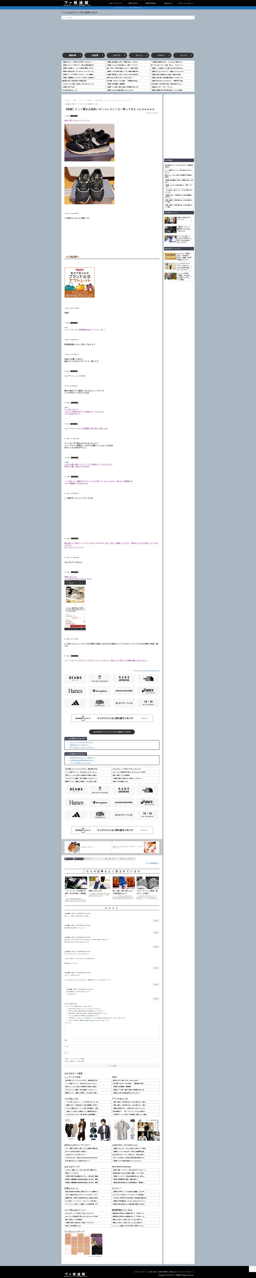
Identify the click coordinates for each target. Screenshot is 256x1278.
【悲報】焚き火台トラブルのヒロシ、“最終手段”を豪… (167, 81)
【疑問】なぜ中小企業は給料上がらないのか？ (120, 90)
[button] (192, 17)
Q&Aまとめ (173, 1272)
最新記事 (72, 55)
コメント (139, 55)
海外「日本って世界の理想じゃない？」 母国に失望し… (123, 68)
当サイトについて (140, 1272)
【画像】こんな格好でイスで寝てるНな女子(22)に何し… (167, 68)
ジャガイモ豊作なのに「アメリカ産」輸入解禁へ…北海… (82, 1108)
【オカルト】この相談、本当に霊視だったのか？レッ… (81, 778)
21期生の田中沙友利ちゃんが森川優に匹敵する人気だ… (129, 1204)
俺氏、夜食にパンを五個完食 (121, 775)
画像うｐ (132, 859)
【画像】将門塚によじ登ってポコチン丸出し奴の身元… (123, 74)
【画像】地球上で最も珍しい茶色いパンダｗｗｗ (127, 778)
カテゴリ (116, 55)
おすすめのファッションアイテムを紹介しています (112, 732)
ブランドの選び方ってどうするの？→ (81, 763)
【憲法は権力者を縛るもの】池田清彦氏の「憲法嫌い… (129, 1182)
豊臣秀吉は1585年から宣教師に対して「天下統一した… (129, 1213)
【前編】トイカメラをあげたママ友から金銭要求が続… (129, 1151)
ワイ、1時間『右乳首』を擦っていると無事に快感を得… (81, 1148)
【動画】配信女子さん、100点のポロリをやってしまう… (129, 1108)
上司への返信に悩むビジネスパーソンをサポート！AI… (81, 1194)
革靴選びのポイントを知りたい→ (80, 745)
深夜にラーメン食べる (71, 1173)
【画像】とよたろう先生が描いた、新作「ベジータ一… (123, 65)
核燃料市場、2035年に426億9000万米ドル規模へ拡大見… (82, 1198)
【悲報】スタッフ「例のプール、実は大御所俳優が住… (78, 65)
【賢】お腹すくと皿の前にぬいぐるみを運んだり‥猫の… (130, 1102)
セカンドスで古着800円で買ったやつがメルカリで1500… (129, 772)
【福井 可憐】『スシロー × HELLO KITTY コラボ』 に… (129, 1170)
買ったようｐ (79, 859)
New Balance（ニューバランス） (95, 859)
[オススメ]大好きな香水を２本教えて (76, 1151)
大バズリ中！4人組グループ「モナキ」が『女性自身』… (129, 1194)
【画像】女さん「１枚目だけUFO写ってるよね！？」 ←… (79, 62)
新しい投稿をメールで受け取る (75, 1061)
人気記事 (94, 55)
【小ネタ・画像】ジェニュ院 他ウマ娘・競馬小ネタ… (81, 1170)
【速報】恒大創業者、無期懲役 (116, 84)
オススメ (161, 55)
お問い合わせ (152, 1272)
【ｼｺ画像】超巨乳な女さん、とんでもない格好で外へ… (167, 62)
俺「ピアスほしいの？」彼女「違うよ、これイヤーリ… (167, 65)
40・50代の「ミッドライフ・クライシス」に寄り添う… (81, 1201)
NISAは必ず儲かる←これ (69, 90)
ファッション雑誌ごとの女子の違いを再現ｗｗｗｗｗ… (129, 1225)
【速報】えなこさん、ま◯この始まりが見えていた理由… (130, 1148)
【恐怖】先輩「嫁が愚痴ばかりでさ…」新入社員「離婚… (82, 1176)
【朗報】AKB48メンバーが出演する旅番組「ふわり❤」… (130, 1191)
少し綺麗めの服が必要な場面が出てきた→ (82, 760)
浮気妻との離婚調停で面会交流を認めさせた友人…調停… (82, 1179)
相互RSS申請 (163, 1272)
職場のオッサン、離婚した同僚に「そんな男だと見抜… (81, 781)
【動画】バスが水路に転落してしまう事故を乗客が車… (123, 71)
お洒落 (109, 859)
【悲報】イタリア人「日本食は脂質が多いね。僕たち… (129, 1176)
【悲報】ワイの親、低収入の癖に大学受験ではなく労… (123, 87)
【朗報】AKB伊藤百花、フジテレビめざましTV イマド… (129, 1201)
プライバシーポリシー (186, 1272)
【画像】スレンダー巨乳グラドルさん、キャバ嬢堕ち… (78, 74)
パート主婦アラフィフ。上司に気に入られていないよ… (81, 772)
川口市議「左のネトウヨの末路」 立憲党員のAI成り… (123, 81)
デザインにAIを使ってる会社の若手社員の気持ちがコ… (129, 1157)
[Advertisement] (128, 36)
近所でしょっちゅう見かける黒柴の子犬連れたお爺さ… (81, 775)
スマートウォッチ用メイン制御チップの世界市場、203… (82, 1204)
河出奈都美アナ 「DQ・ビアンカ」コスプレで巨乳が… (129, 1111)
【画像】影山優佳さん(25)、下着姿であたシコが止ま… (123, 62)
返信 (156, 920)
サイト (66, 1052)
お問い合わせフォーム (91, 1020)
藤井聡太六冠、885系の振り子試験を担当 (74, 81)
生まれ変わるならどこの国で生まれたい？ (77, 1161)
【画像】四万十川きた (68, 87)
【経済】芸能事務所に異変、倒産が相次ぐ (125, 1179)
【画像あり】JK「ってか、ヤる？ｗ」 (162, 87)
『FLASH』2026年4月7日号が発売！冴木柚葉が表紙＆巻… (130, 1198)
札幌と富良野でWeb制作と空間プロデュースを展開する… (82, 1191)
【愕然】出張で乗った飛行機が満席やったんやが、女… (167, 77)
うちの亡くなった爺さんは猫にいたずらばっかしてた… (78, 84)
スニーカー (70, 859)
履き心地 (124, 859)
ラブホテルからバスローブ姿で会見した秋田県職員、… (81, 1114)
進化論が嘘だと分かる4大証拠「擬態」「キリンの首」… (129, 1173)
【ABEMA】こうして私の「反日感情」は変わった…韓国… (130, 1114)
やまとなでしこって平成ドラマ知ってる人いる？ (127, 769)
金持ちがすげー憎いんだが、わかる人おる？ (120, 77)
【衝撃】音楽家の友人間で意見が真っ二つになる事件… (167, 90)
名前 (65, 1040)
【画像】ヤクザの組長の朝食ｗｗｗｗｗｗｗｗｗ (127, 1161)
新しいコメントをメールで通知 (75, 1059)
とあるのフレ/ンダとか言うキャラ (75, 1154)
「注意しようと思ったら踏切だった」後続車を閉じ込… (81, 1111)
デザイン (116, 859)
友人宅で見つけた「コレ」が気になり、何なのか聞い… (129, 1154)
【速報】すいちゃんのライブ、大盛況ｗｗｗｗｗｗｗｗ (167, 71)
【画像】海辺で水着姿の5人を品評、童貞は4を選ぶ (166, 74)
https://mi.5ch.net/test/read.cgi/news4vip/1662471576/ (148, 670)
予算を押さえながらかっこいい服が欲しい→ (83, 757)
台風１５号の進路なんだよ (120, 781)
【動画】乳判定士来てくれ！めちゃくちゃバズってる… (78, 71)
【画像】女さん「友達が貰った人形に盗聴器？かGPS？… (82, 1105)
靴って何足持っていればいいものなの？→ (82, 747)
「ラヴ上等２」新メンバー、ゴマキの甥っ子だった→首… (82, 1102)
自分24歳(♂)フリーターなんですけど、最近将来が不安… (81, 769)
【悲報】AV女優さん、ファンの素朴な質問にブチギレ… (78, 68)
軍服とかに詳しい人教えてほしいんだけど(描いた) (127, 1219)
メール (66, 1046)
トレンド (183, 55)
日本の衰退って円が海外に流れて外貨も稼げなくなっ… (167, 84)
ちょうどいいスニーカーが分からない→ (81, 742)
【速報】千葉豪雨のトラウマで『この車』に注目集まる (78, 77)
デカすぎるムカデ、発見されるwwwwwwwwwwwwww (81, 1157)
